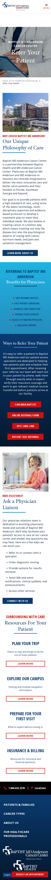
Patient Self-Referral (25, 437)
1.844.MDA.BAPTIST (25, 404)
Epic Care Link (25, 426)
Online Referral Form (25, 415)
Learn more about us (20, 253)
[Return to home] (15, 6)
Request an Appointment (30, 874)
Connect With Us (17, 601)
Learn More (25, 664)
